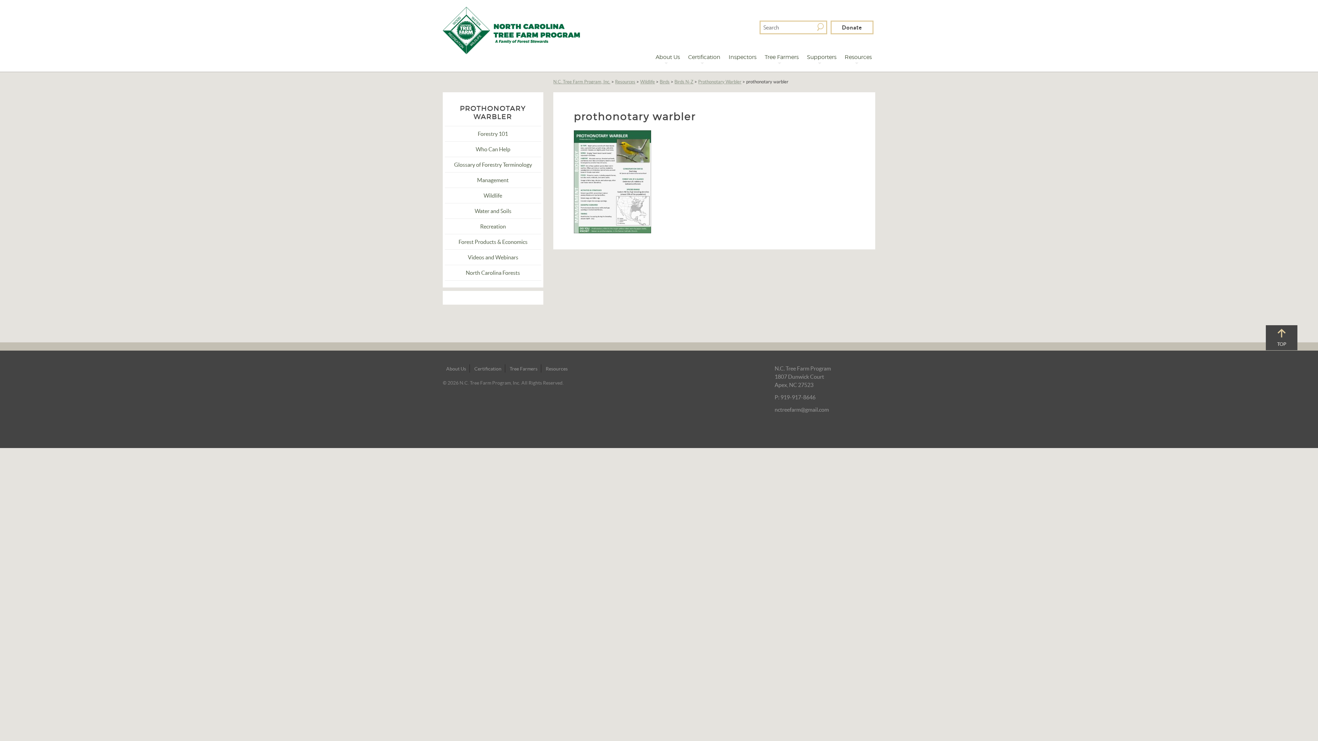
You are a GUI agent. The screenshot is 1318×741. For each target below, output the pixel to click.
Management (493, 180)
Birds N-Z (683, 81)
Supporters (821, 57)
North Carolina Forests (493, 273)
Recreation (493, 226)
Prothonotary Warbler (719, 81)
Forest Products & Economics (493, 242)
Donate (852, 27)
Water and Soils (493, 211)
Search (820, 27)
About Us (668, 57)
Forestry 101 (493, 134)
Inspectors (742, 57)
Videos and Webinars (493, 257)
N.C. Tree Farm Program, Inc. (581, 81)
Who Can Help (493, 149)
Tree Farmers (782, 57)
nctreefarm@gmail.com (802, 410)
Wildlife (647, 81)
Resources (858, 57)
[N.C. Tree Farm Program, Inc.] (511, 30)
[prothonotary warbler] (612, 181)
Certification (704, 57)
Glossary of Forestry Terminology (493, 165)
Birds (665, 81)
